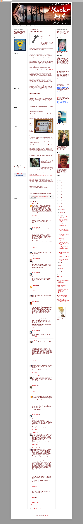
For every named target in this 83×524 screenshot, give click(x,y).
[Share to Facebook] (34, 197)
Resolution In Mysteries (63, 248)
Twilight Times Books (62, 301)
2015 (60, 197)
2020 (60, 190)
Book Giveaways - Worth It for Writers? (64, 235)
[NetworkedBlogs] (19, 173)
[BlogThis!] (31, 197)
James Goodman (35, 258)
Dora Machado (29, 25)
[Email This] (30, 197)
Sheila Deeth (34, 285)
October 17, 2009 (35, 502)
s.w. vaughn (34, 301)
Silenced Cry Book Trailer (62, 296)
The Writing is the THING (63, 242)
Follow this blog (19, 175)
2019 (60, 191)
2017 (60, 194)
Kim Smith (34, 385)
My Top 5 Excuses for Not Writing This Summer (63, 247)
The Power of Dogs (62, 225)
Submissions (37, 25)
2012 (60, 202)
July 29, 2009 (34, 215)
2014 (60, 199)
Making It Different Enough (64, 256)
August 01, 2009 (35, 444)
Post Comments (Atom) (38, 508)
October (60, 210)
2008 (60, 271)
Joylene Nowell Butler (36, 375)
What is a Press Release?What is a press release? (64, 230)
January (61, 269)
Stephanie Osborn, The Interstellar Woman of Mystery (63, 300)
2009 (60, 206)
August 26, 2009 (35, 493)
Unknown (34, 203)
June (60, 262)
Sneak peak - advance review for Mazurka (63, 251)
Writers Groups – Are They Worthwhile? (64, 227)
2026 (60, 182)
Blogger (46, 515)
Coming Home (61, 238)
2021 (60, 188)
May (60, 263)
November (61, 209)
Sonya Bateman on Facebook (63, 298)
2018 (60, 193)
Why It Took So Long (63, 236)
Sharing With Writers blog (62, 295)
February (61, 268)
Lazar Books (60, 286)
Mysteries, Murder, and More (63, 289)
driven (33, 497)
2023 (60, 185)
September (61, 212)
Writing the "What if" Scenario (62, 240)
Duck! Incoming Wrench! (63, 219)
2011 (60, 203)
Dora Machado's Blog (62, 285)
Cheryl (33, 340)
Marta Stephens (32, 179)
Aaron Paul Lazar (20, 25)
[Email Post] (50, 196)
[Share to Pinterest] (35, 197)
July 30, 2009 (34, 429)
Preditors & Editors (61, 294)
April (60, 265)
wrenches (34, 489)
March (60, 266)
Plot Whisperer (61, 292)
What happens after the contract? (63, 217)
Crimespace (60, 279)
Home (14, 25)
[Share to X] (33, 197)
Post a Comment (34, 504)
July (60, 215)
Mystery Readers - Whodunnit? (61, 291)
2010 (60, 205)
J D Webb (34, 432)
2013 (60, 200)
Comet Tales (60, 277)
